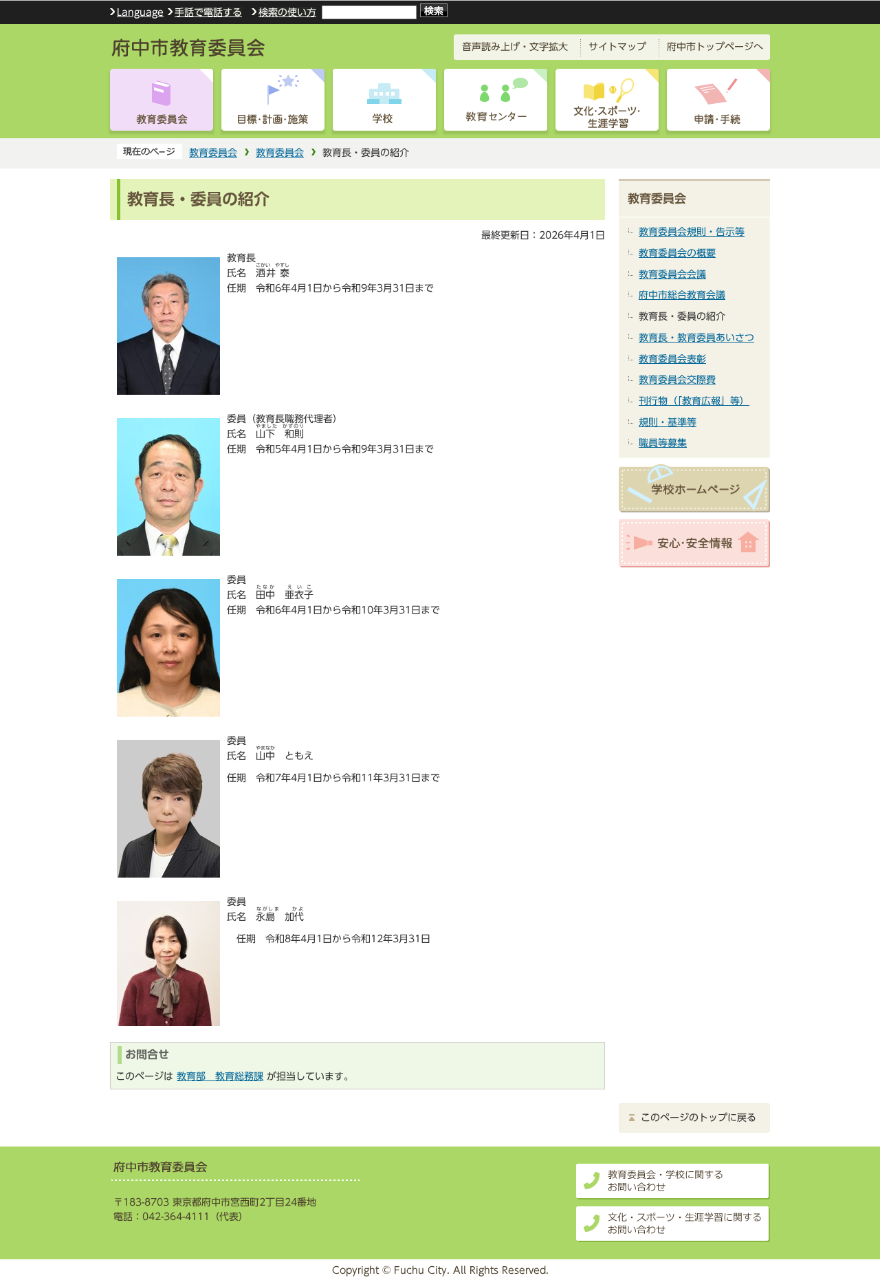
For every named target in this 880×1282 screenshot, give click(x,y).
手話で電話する (208, 12)
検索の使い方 (287, 12)
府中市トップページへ (715, 46)
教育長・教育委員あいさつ (696, 337)
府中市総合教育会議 (682, 295)
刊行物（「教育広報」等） (694, 400)
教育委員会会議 (672, 274)
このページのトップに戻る (698, 1117)
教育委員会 (213, 152)
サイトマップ (617, 46)
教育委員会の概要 (677, 253)
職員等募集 (663, 442)
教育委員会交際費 (677, 379)
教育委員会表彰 (672, 359)
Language (140, 12)
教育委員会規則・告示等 (692, 231)
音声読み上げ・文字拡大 (515, 46)
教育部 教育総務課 (220, 1076)
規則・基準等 (667, 422)
